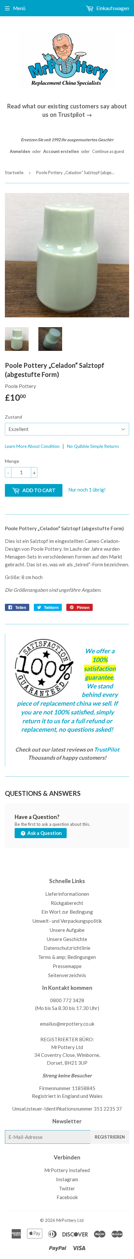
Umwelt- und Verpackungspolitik (67, 921)
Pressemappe (67, 966)
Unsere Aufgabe (67, 930)
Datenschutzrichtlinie (67, 948)
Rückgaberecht (67, 903)
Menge (12, 461)
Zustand (13, 417)
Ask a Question (44, 833)
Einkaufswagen (112, 8)
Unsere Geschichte (67, 939)
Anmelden (20, 151)
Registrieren (110, 1137)
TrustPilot (106, 749)
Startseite (14, 172)
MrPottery (66, 1220)
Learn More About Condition (32, 446)
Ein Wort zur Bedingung (67, 912)
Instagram (67, 1179)
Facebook (67, 1197)
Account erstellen (61, 151)
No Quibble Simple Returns (93, 446)
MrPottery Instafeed (67, 1170)
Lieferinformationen (67, 894)
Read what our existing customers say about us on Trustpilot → (67, 110)
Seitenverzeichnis (67, 975)
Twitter (67, 1188)
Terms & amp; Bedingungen (67, 957)
